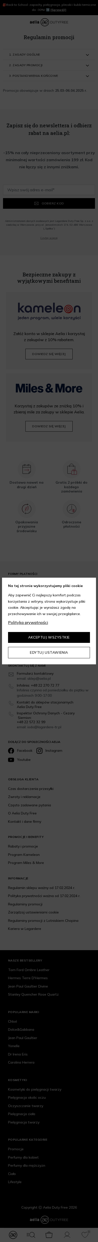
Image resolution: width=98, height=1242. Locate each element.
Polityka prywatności (28, 622)
